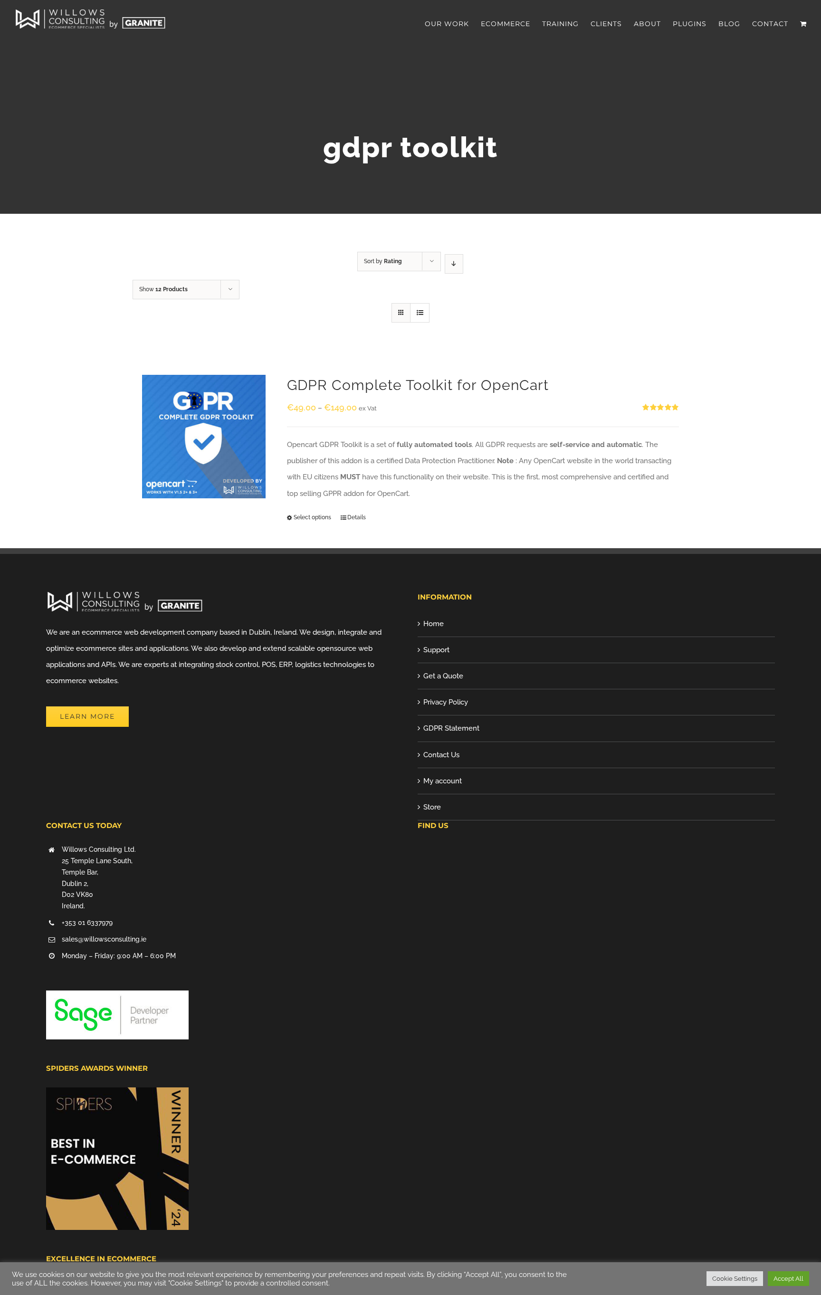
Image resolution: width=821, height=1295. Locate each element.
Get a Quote (443, 676)
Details (356, 517)
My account (442, 781)
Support (436, 650)
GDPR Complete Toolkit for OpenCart (418, 385)
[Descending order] (454, 264)
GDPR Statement (451, 728)
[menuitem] (453, 24)
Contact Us (441, 755)
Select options (312, 517)
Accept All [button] (788, 1278)
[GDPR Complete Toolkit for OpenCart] (204, 436)
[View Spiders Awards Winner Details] (117, 1095)
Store (432, 807)
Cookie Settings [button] (734, 1278)
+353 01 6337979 (87, 922)
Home (433, 623)
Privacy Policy (445, 702)
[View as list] (419, 313)
